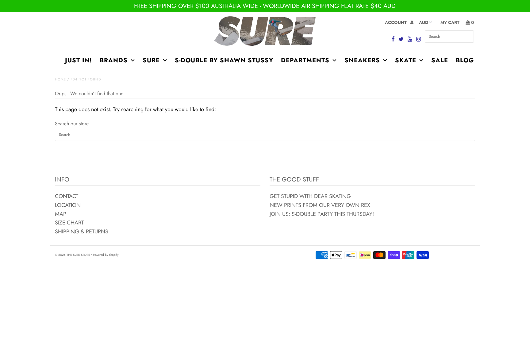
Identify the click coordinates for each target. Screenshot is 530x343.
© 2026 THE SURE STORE (72, 254)
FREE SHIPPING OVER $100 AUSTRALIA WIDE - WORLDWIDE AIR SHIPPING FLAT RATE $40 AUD (265, 6)
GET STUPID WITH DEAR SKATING (310, 196)
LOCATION (68, 205)
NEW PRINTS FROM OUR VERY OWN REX (320, 205)
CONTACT (66, 196)
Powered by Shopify (105, 254)
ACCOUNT (396, 22)
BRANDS (114, 60)
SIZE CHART (69, 223)
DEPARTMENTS (305, 60)
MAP (60, 214)
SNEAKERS (362, 60)
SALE (439, 60)
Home (60, 79)
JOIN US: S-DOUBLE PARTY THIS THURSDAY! (322, 214)
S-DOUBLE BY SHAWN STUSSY (224, 60)
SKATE (405, 60)
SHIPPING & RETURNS (81, 232)
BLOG (465, 60)
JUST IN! (78, 60)
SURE (151, 60)
